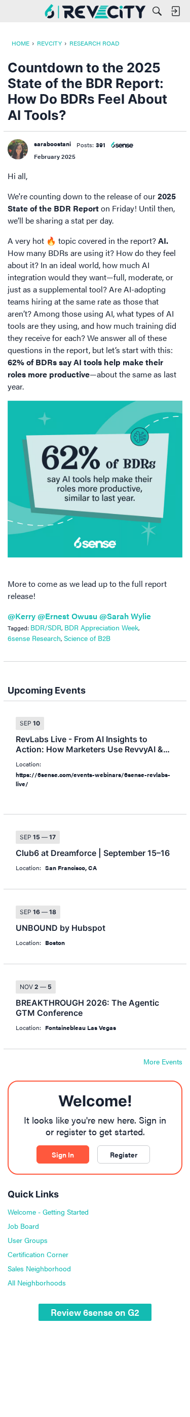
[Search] (157, 11)
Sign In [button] (63, 1154)
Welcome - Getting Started (48, 1212)
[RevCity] (95, 11)
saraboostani (52, 143)
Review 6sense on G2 (95, 1312)
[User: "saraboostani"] (18, 149)
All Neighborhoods (37, 1282)
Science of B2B (87, 638)
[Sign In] (175, 11)
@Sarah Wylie (125, 616)
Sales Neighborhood (39, 1268)
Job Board (23, 1226)
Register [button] (123, 1154)
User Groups (28, 1240)
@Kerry (21, 616)
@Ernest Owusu (67, 616)
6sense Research (34, 638)
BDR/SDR (45, 627)
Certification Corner (38, 1254)
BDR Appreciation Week (101, 627)
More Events (162, 1061)
